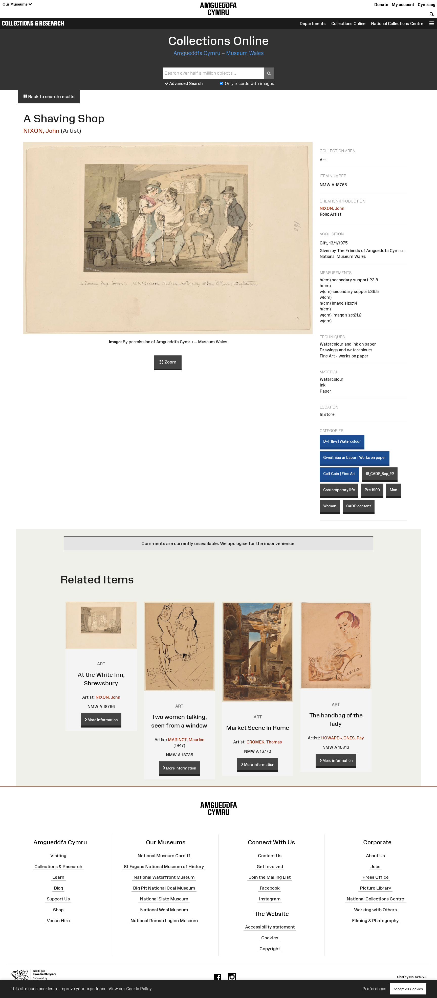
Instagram (269, 898)
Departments (313, 23)
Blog (58, 888)
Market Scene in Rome (257, 727)
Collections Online (348, 23)
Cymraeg (426, 4)
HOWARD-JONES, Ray (342, 738)
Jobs (375, 866)
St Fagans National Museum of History (164, 866)
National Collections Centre (397, 23)
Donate (381, 4)
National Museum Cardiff (164, 855)
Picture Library (375, 888)
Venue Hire (58, 920)
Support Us (58, 898)
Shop (58, 909)
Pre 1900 (372, 490)
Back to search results (50, 96)
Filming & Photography (375, 920)
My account (403, 4)
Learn (58, 877)
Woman (329, 506)
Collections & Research (33, 23)
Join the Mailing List (270, 877)
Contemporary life (339, 490)
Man (393, 490)
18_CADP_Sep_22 (379, 473)
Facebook (270, 888)
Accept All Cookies (408, 989)
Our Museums (16, 4)
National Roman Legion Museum (164, 920)
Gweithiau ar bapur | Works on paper (354, 457)
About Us (375, 855)
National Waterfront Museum (164, 877)
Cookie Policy (139, 988)
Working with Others (375, 909)
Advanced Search (185, 83)
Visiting (58, 855)
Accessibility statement (270, 926)
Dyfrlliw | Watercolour (342, 441)
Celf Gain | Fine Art (339, 473)
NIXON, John (41, 130)
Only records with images (249, 83)
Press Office (375, 877)
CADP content (358, 506)
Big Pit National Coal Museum (164, 888)
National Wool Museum (164, 909)
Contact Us (269, 855)
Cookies (269, 937)
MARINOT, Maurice (186, 739)
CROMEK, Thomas (264, 742)
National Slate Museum (164, 898)
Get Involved (270, 866)
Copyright (269, 948)
